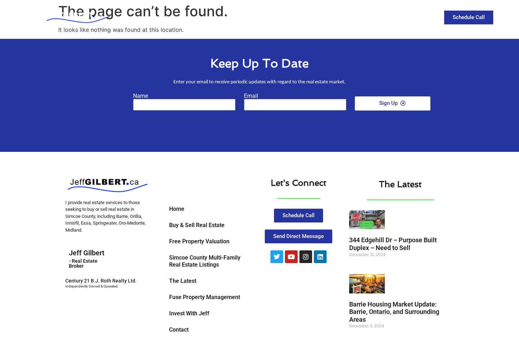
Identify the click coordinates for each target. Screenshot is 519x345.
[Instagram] (305, 256)
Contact (401, 17)
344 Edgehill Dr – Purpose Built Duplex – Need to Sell (393, 243)
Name (140, 96)
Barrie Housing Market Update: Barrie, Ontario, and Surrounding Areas (394, 312)
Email (251, 96)
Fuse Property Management (204, 297)
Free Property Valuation (199, 241)
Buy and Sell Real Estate (298, 17)
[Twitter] (276, 256)
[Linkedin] (320, 256)
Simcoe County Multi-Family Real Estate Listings (204, 261)
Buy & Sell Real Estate (197, 225)
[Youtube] (291, 256)
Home (176, 209)
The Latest (364, 17)
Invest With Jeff (189, 313)
